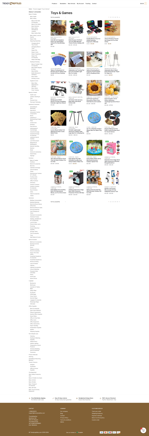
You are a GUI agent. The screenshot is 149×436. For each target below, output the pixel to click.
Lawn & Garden (34, 263)
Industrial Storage (34, 131)
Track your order (96, 411)
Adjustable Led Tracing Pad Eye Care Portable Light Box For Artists (76, 71)
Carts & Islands (34, 169)
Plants (31, 274)
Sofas (31, 191)
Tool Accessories (34, 233)
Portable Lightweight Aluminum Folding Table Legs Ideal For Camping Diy (76, 131)
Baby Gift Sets (32, 387)
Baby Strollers (32, 382)
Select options (58, 49)
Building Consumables (35, 200)
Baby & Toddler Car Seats (35, 378)
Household (33, 366)
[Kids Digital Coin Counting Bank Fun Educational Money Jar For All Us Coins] (58, 177)
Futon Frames (96, 97)
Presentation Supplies (75, 68)
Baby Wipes (35, 88)
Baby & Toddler (33, 14)
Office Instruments (92, 37)
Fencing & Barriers (34, 209)
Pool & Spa (33, 276)
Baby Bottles (35, 71)
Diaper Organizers (36, 54)
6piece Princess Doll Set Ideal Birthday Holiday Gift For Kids (94, 191)
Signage (32, 155)
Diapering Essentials (35, 41)
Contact (62, 415)
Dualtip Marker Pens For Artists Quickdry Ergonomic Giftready (93, 40)
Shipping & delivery (97, 413)
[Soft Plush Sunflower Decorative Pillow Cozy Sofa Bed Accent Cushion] (94, 88)
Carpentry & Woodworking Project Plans (35, 119)
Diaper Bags (33, 290)
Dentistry (32, 124)
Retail (31, 150)
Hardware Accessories (36, 215)
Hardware (31, 198)
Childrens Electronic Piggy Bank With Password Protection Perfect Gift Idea (76, 191)
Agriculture (33, 110)
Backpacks (33, 283)
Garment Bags (33, 298)
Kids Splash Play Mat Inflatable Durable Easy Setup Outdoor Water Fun (76, 160)
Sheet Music (33, 153)
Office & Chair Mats (35, 318)
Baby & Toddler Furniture (75, 97)
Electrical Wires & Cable (36, 207)
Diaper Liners (35, 52)
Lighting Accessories (35, 267)
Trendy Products (33, 362)
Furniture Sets (33, 177)
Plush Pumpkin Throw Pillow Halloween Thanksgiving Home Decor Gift (112, 101)
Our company (64, 411)
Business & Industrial (34, 104)
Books (31, 115)
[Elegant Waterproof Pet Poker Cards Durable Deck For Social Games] (112, 118)
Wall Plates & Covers (35, 237)
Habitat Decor (33, 341)
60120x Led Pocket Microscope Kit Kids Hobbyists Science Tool (111, 190)
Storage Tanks (34, 231)
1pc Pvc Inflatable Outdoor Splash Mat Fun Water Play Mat (94, 130)
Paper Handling (34, 325)
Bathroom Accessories (36, 242)
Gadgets (32, 364)
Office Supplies (33, 306)
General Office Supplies (36, 314)
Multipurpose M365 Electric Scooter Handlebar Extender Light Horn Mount (58, 101)
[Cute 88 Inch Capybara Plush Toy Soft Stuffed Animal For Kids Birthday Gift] (58, 28)
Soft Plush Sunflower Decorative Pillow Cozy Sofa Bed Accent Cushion (94, 100)
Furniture (71, 98)
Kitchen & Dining (34, 261)
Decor (31, 247)
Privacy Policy (64, 417)
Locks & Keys (33, 222)
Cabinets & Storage (110, 157)
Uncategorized (32, 372)
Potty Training (35, 90)
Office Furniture (34, 180)
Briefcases (32, 285)
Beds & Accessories (35, 163)
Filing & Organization (35, 312)
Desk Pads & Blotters (35, 310)
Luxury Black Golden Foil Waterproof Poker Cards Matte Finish (58, 131)
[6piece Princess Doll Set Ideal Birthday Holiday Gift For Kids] (94, 177)
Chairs (88, 127)
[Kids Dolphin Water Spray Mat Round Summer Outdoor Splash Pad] (94, 147)
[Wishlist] (64, 22)
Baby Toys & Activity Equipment (56, 38)
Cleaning (32, 336)
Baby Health (33, 16)
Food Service (33, 126)
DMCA (62, 422)
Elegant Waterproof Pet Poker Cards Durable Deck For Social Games (112, 130)
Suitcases (32, 303)
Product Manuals (33, 354)
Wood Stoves (33, 278)
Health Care (33, 94)
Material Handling (34, 146)
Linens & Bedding (34, 269)
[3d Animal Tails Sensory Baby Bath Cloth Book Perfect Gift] (76, 88)
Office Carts (33, 320)
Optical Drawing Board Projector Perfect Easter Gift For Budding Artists (93, 71)
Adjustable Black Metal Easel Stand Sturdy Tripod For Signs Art (112, 71)
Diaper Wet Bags (36, 59)
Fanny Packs (33, 296)
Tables (112, 127)
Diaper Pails (33, 39)
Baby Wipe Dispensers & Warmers (35, 84)
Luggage (31, 280)
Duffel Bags (33, 294)
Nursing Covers (35, 78)
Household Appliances (36, 259)
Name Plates (33, 316)
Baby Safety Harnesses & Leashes (35, 29)
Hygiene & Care (34, 80)
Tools (31, 235)
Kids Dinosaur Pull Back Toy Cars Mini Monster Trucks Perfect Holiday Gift (76, 41)
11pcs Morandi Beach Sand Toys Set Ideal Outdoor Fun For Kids (58, 160)
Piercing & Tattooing (35, 102)
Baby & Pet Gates (36, 24)
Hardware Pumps (34, 216)
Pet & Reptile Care (33, 333)
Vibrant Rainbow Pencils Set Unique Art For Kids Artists (111, 40)
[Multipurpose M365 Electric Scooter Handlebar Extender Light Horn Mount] (58, 88)
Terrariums (33, 352)
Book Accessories (34, 308)
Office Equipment (34, 321)
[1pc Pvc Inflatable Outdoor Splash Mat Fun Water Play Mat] (94, 118)
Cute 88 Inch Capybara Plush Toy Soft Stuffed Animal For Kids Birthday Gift (58, 42)
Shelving (31, 356)
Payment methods (97, 415)
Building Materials (34, 202)
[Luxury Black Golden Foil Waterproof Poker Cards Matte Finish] (58, 118)
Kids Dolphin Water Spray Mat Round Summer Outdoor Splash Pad (94, 160)
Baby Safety (33, 18)
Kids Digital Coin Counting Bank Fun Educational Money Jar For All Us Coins (58, 191)
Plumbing (32, 226)
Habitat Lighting (34, 343)
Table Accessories (55, 128)
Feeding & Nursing (34, 61)
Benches (32, 165)
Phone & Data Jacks (35, 224)
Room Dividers (33, 190)
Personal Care (33, 100)
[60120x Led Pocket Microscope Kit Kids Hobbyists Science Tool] (112, 177)
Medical (32, 148)
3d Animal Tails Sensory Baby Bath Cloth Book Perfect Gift (75, 101)
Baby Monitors (35, 26)
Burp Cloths (34, 76)
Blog (61, 413)
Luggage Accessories (35, 300)
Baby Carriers (32, 380)
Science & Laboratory (110, 186)
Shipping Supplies (34, 331)
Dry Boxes (32, 292)
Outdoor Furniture (34, 184)
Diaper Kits (34, 50)
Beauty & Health (33, 92)
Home (30, 9)
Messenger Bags (34, 301)
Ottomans (32, 182)
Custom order (95, 420)
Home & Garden (33, 239)
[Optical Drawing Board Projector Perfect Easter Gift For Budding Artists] (94, 59)
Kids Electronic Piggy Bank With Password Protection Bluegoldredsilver (112, 161)
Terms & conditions (65, 420)
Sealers (32, 329)
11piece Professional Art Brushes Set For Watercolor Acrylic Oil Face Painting (58, 71)
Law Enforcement (34, 140)
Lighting (32, 265)
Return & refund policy (98, 417)
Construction (33, 122)
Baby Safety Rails (36, 33)
